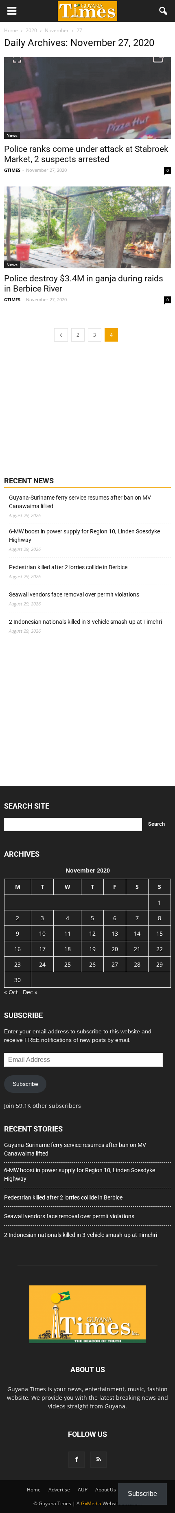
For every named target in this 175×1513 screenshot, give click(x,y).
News (12, 135)
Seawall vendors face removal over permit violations (74, 594)
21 (137, 949)
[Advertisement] (65, 408)
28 (137, 964)
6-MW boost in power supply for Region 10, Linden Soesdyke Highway (84, 535)
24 (42, 964)
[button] (163, 11)
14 (137, 933)
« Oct (11, 992)
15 (159, 933)
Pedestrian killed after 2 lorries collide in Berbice (68, 567)
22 (159, 949)
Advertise (59, 1489)
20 (115, 949)
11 (67, 933)
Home (34, 1489)
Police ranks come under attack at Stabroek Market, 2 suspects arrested (86, 154)
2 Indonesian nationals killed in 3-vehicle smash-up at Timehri (85, 621)
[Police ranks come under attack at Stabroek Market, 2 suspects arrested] (87, 98)
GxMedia (91, 1503)
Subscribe (25, 1084)
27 (115, 964)
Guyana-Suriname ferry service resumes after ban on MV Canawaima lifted (80, 501)
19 (92, 949)
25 (67, 964)
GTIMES (12, 170)
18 (67, 949)
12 (92, 933)
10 (42, 933)
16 (17, 949)
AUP (83, 1489)
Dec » (30, 992)
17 (42, 949)
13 (115, 933)
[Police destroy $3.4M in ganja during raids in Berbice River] (87, 227)
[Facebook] (76, 1460)
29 (159, 964)
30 (17, 980)
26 (92, 964)
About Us (105, 1489)
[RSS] (98, 1460)
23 (17, 964)
